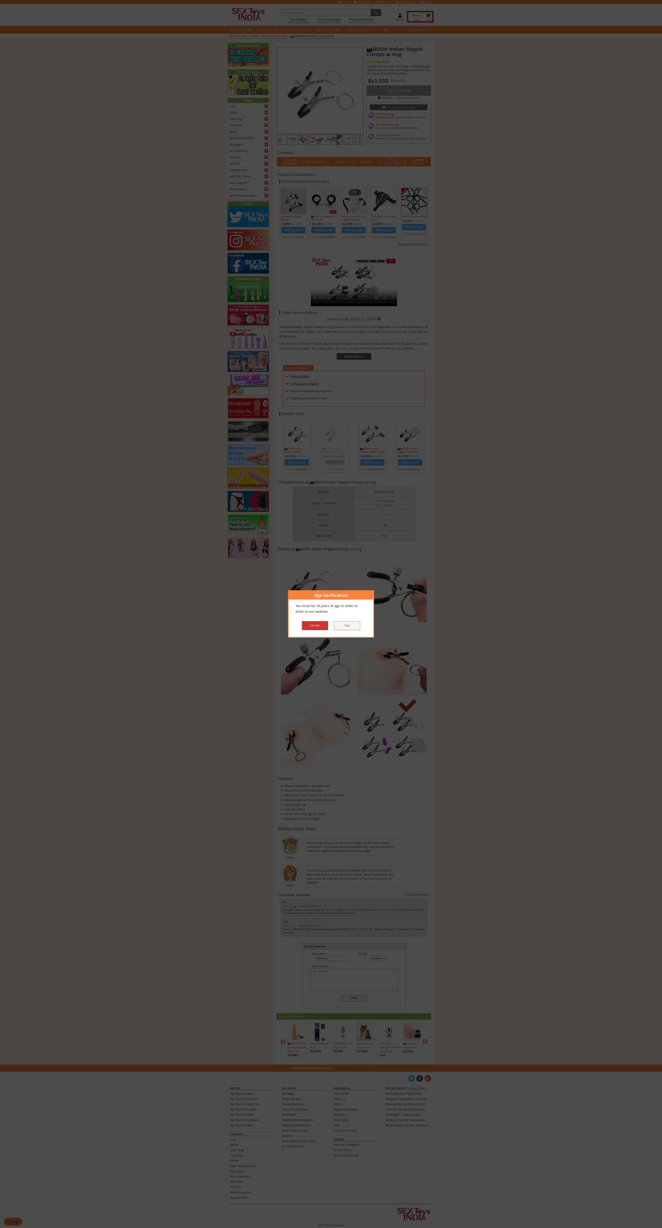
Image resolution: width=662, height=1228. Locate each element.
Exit (347, 626)
